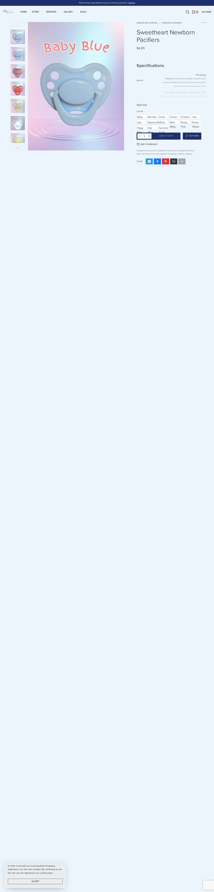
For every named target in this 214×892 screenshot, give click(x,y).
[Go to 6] (18, 123)
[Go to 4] (18, 89)
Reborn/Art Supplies (147, 23)
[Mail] (173, 161)
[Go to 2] (18, 54)
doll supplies (161, 154)
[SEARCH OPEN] (187, 12)
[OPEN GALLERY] (76, 86)
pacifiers (180, 154)
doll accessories (148, 154)
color (140, 111)
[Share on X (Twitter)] (149, 161)
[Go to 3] (18, 71)
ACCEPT (35, 881)
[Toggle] (142, 105)
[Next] (18, 148)
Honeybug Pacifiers (172, 23)
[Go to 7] (18, 140)
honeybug (172, 154)
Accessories (152, 151)
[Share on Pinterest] (165, 161)
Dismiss (131, 3)
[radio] (141, 116)
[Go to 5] (18, 106)
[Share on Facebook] (157, 161)
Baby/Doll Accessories (167, 151)
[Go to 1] (18, 37)
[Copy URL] (181, 161)
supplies (189, 154)
